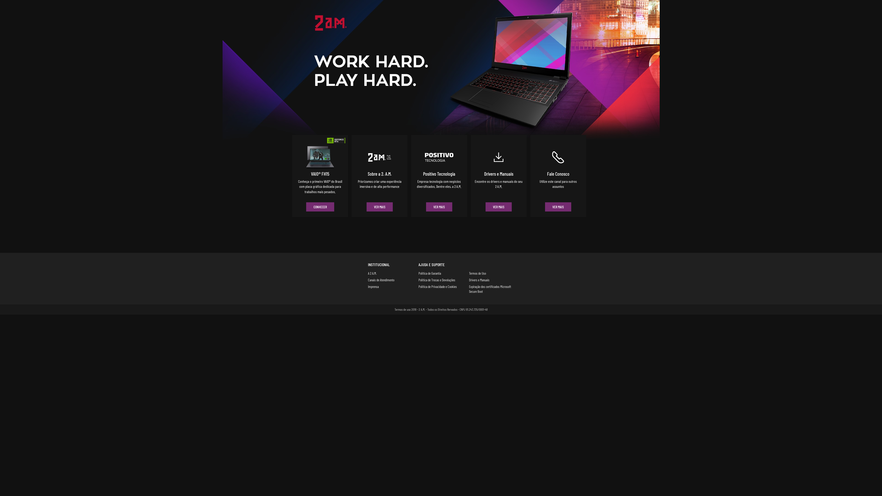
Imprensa (373, 287)
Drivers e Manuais (479, 280)
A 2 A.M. (372, 273)
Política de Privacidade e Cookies (437, 287)
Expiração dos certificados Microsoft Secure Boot (490, 289)
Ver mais (379, 207)
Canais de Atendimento (381, 280)
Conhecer (320, 207)
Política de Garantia (429, 273)
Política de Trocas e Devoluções (436, 280)
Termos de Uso (477, 273)
